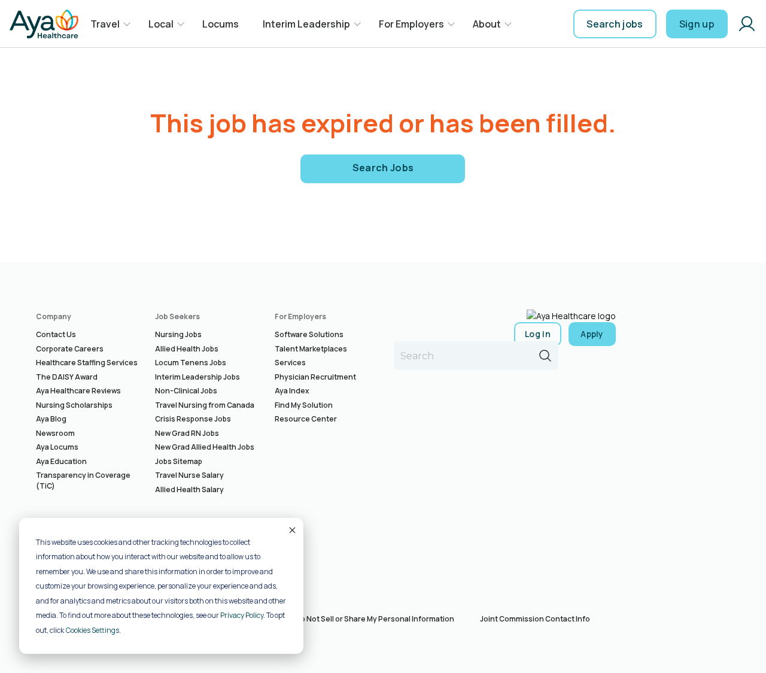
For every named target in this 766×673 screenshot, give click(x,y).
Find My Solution (304, 405)
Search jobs (614, 24)
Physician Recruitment (315, 377)
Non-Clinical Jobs (186, 391)
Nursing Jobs (178, 334)
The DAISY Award (67, 377)
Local (161, 24)
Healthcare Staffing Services (87, 362)
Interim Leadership (306, 24)
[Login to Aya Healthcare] (746, 24)
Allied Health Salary (189, 489)
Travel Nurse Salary (189, 475)
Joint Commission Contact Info (535, 619)
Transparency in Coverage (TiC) (83, 480)
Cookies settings (92, 630)
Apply (592, 333)
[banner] (44, 24)
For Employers (411, 24)
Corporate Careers (70, 349)
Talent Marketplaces (311, 349)
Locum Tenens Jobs (190, 362)
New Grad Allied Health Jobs (204, 447)
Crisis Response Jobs (193, 419)
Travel (105, 24)
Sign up (697, 24)
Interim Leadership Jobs (197, 377)
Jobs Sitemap (178, 461)
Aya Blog (51, 419)
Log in (538, 333)
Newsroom (55, 433)
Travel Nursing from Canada (204, 405)
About (487, 24)
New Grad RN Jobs (187, 433)
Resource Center (306, 419)
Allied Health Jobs (186, 349)
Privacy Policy (241, 615)
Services (290, 362)
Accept (291, 530)
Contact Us (56, 334)
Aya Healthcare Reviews (78, 391)
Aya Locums (57, 447)
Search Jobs (383, 167)
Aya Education (61, 461)
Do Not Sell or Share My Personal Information (374, 619)
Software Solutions (309, 334)
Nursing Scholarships (74, 405)
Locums (220, 24)
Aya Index (292, 391)
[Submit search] (545, 355)
